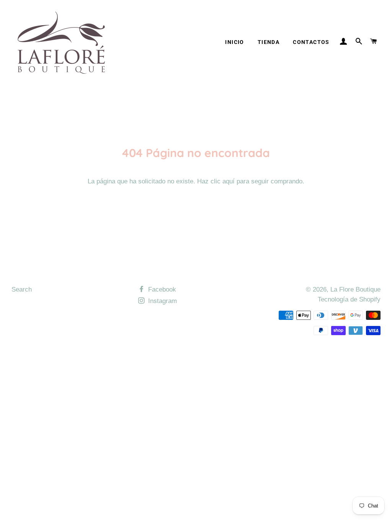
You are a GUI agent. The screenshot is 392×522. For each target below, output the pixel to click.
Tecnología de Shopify (349, 299)
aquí (228, 181)
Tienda (268, 42)
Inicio (234, 42)
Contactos (311, 42)
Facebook (161, 289)
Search (21, 289)
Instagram (161, 301)
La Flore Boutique (355, 289)
